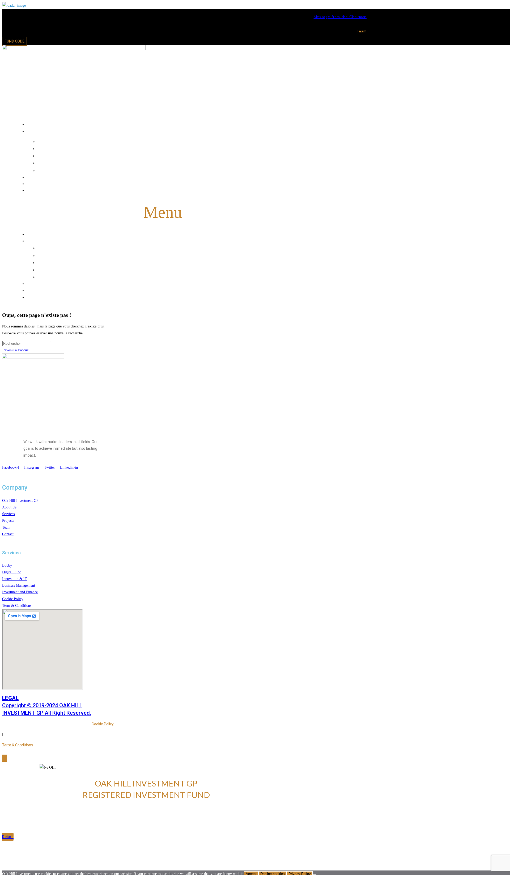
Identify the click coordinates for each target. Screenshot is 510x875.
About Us (168, 124)
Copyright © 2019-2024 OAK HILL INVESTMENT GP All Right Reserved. (46, 705)
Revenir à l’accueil (16, 350)
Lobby (173, 141)
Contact (168, 190)
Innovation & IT (173, 155)
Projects (168, 176)
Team (168, 183)
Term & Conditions (17, 745)
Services (168, 130)
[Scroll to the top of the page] (4, 758)
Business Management (173, 162)
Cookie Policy (103, 724)
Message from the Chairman (340, 16)
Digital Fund (173, 148)
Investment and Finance (173, 170)
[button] (163, 212)
